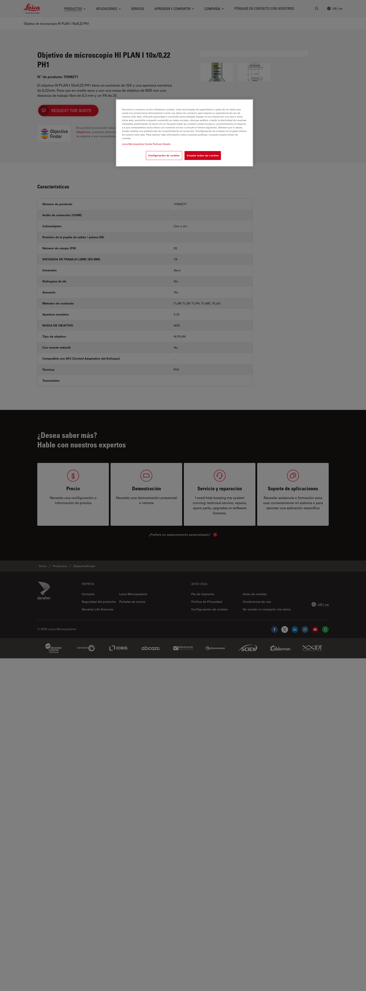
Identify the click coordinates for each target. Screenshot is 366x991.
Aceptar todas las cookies (203, 155)
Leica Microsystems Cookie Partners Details (146, 144)
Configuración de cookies (164, 155)
